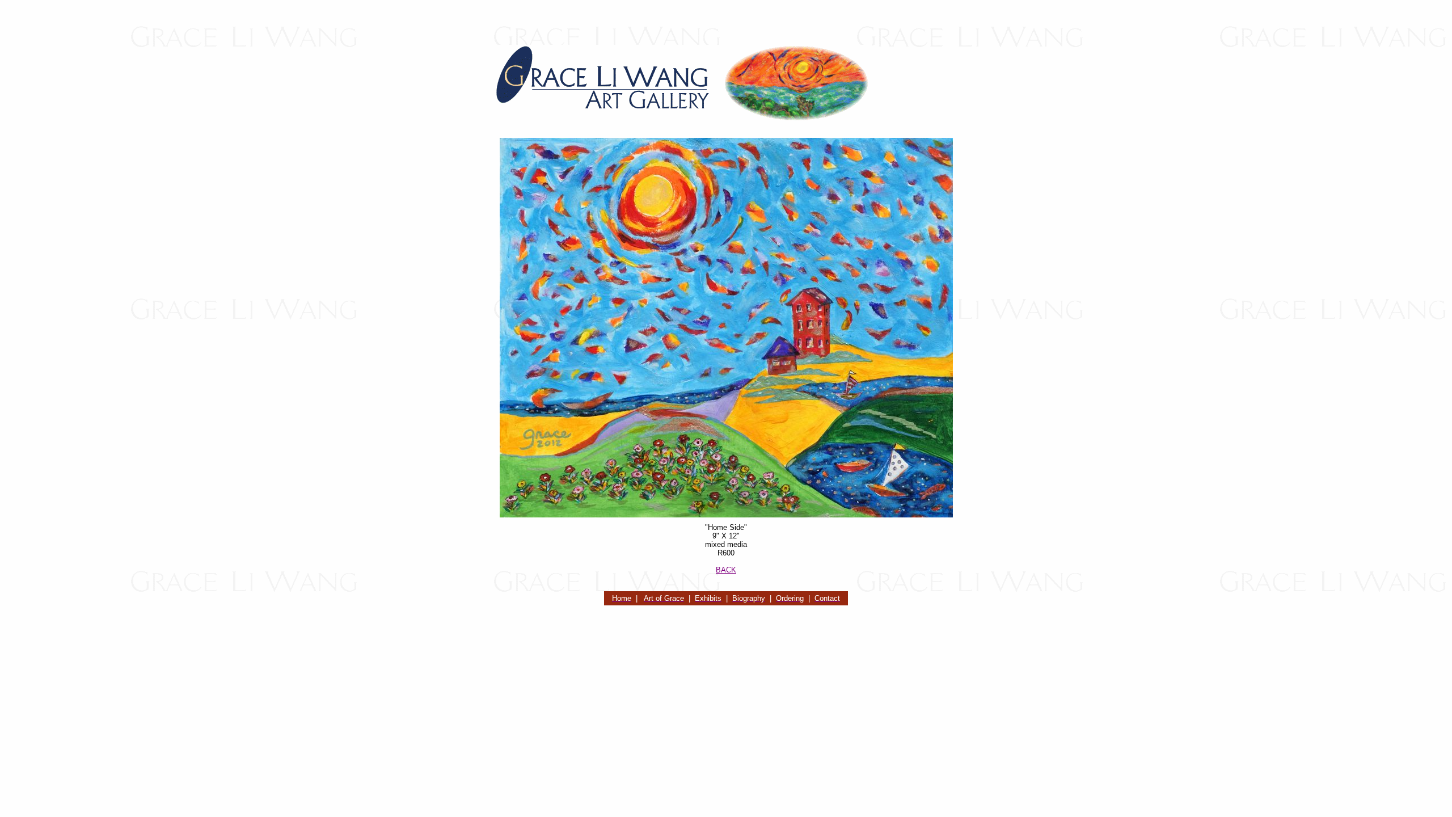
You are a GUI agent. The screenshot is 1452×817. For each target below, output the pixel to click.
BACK (726, 570)
